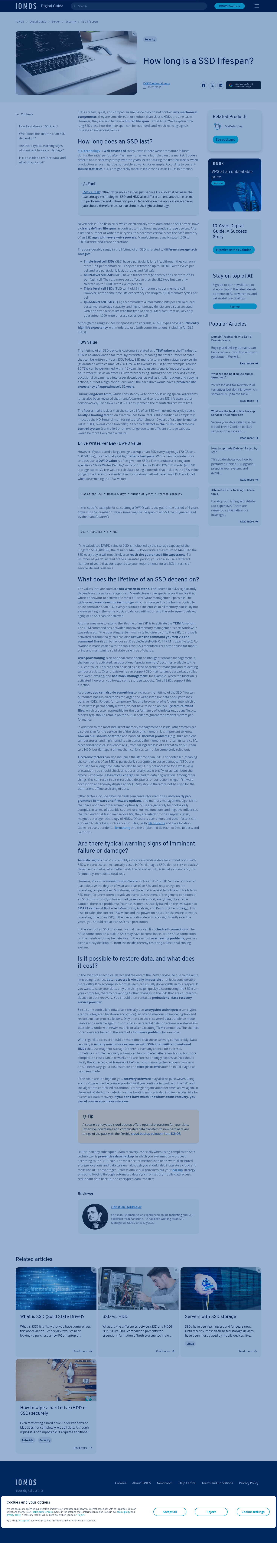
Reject (81, 1515)
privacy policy (14, 1515)
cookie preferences (41, 1512)
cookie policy (123, 1512)
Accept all (24, 1520)
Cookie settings (253, 1512)
